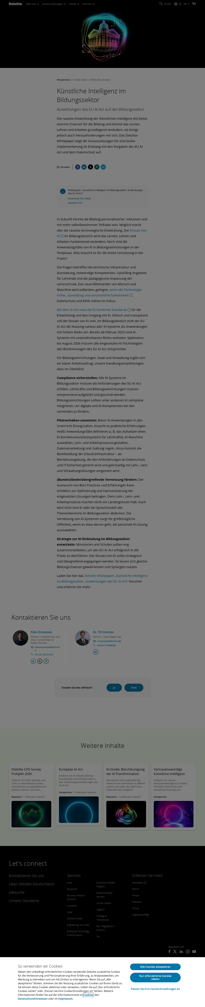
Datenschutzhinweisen (33, 998)
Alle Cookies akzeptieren (155, 967)
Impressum (65, 998)
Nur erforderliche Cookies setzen (155, 977)
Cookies (88, 995)
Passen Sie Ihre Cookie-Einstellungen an (155, 988)
